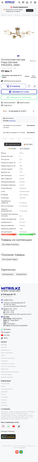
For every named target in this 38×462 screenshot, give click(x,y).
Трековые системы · (8, 363)
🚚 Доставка (28, 144)
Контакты (4, 405)
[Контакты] (23, 2)
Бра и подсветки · (7, 353)
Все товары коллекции (10, 244)
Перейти (29, 10)
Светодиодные (7, 274)
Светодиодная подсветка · (10, 372)
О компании (5, 383)
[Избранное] (29, 86)
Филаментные (21, 274)
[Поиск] (19, 2)
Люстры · (17, 15)
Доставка (4, 392)
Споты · (3, 355)
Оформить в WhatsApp (20, 97)
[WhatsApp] (8, 426)
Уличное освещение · (8, 366)
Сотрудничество (7, 389)
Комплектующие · (7, 377)
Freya (19, 138)
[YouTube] (13, 426)
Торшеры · (4, 361)
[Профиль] (27, 2)
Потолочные (26, 15)
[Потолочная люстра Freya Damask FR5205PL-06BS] (19, 36)
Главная (3, 15)
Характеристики (14, 144)
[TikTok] (19, 426)
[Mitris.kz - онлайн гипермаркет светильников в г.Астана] (10, 2)
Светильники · (6, 350)
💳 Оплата (12, 148)
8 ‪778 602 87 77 (8, 295)
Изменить (12, 120)
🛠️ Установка (24, 148)
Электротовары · (6, 374)
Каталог (10, 15)
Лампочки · (5, 369)
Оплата (3, 394)
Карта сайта (21, 447)
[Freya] (33, 60)
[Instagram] (3, 426)
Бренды (4, 138)
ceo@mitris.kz (8, 300)
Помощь (4, 400)
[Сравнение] (34, 86)
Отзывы (3, 402)
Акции (3, 386)
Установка (4, 397)
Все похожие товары (9, 259)
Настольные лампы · (8, 358)
